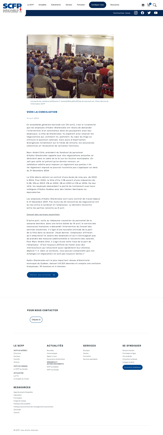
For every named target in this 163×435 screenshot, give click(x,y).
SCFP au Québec (53, 367)
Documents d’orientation (56, 359)
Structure (17, 353)
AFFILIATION (18, 373)
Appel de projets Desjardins (23, 392)
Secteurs (17, 356)
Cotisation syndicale (130, 359)
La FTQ (16, 376)
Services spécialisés (90, 359)
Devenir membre (128, 350)
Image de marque (20, 401)
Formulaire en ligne (129, 353)
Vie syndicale (127, 356)
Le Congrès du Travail (21, 379)
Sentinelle (17, 410)
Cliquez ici (36, 320)
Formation (87, 356)
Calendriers (18, 395)
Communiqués (52, 353)
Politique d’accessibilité (22, 404)
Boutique (86, 350)
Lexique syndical (128, 362)
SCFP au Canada (53, 370)
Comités (17, 359)
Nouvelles (50, 350)
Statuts (17, 362)
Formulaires (18, 398)
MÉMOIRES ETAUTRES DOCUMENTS (55, 363)
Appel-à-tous (52, 356)
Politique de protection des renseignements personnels (33, 407)
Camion (86, 353)
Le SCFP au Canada (20, 369)
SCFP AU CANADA (20, 366)
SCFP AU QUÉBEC (20, 350)
